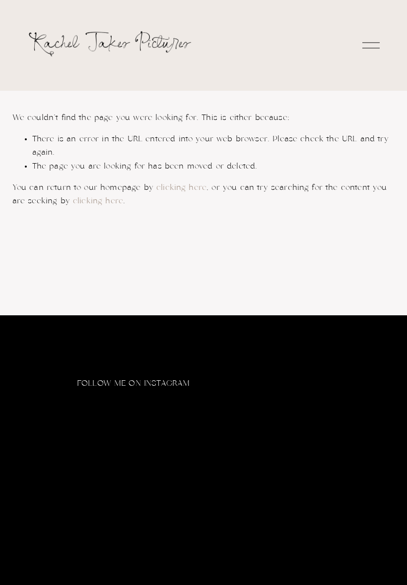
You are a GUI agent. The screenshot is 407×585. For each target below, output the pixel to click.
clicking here (181, 187)
